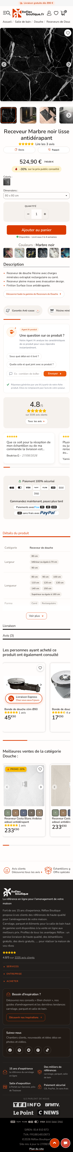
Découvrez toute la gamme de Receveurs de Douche (32, 294)
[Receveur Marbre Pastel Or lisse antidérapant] (19, 253)
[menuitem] (8, 115)
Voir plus (34, 616)
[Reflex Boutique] (28, 13)
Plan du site (36, 1149)
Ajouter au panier (36, 230)
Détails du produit (16, 533)
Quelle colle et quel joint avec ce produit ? (31, 364)
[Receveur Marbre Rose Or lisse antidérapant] (8, 253)
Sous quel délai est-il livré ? (24, 356)
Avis (8, 635)
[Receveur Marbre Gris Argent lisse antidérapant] (43, 253)
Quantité (30, 206)
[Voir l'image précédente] (7, 684)
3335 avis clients (25, 957)
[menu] (7, 13)
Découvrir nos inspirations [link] (23, 1017)
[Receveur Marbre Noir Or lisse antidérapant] (31, 253)
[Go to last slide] (3, 64)
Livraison (9, 626)
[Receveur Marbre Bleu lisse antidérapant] (66, 253)
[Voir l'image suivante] (40, 684)
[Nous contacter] (65, 1143)
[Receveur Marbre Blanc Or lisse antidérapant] (54, 253)
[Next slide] (68, 115)
